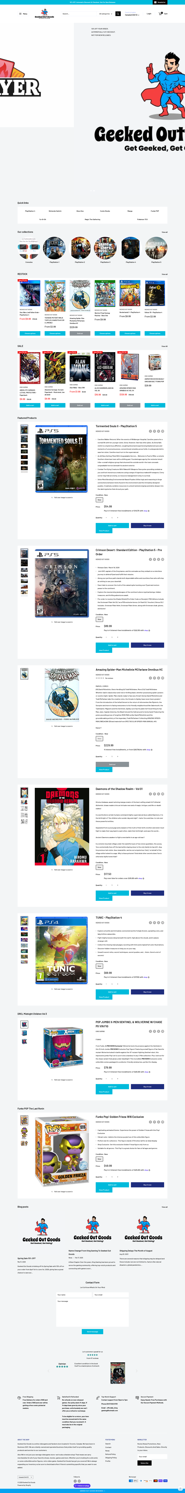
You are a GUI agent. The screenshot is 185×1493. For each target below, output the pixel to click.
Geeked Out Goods (26, 242)
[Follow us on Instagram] (79, 1413)
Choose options (30, 266)
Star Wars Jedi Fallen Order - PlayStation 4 (30, 246)
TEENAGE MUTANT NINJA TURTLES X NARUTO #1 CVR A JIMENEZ (54, 252)
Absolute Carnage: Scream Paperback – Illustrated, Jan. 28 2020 (55, 324)
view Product (104, 583)
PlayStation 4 (30, 144)
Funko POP (155, 144)
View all (165, 165)
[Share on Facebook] (150, 363)
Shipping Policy (111, 1390)
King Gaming (24, 320)
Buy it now (147, 458)
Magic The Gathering (92, 152)
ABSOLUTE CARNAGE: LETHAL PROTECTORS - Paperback (28, 325)
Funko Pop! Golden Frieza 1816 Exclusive (120, 1049)
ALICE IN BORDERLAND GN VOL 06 (104, 322)
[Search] (118, 13)
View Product (104, 463)
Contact (108, 1380)
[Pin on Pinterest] (154, 363)
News (107, 1383)
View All (165, 279)
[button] (92, 1491)
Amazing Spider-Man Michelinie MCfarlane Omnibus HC (77, 253)
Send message (92, 1264)
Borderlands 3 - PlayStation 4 (130, 245)
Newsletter (162, 2)
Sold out (80, 266)
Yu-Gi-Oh (42, 152)
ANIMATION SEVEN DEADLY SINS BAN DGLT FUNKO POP (154, 313)
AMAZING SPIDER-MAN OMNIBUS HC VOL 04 (128, 322)
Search (108, 1376)
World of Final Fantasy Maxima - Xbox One (102, 247)
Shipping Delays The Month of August (136, 1183)
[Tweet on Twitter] (158, 363)
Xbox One (80, 144)
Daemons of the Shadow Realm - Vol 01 (119, 721)
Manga (130, 144)
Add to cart (30, 338)
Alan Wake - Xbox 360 (77, 320)
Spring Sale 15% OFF (27, 1191)
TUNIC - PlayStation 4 (109, 850)
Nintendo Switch (55, 144)
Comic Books (105, 144)
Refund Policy (110, 1387)
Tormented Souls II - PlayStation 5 (116, 358)
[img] (92, 1287)
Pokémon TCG (142, 152)
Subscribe (144, 1396)
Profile (107, 1394)
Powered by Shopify (24, 1418)
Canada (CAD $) (23, 1410)
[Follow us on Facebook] (75, 1413)
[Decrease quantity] (106, 450)
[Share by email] (162, 363)
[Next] (167, 182)
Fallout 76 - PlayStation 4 (153, 245)
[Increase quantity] (117, 450)
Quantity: (99, 450)
